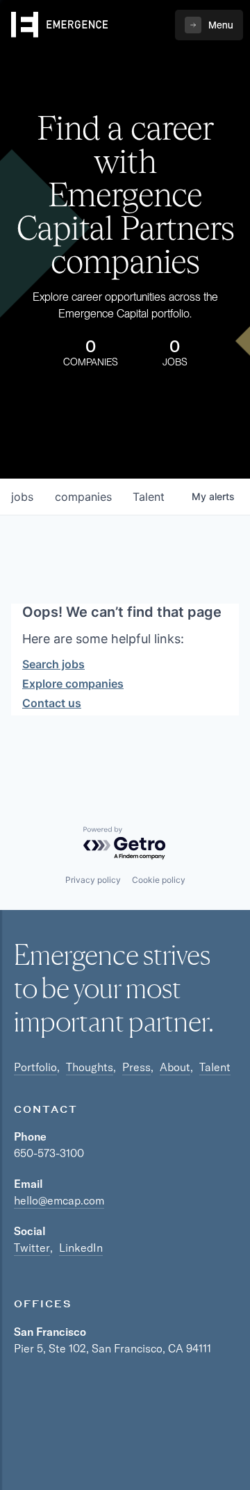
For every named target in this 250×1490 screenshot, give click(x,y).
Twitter (32, 1248)
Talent (215, 1067)
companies (83, 497)
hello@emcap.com (59, 1200)
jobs (22, 497)
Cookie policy (158, 880)
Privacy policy (93, 880)
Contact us (51, 703)
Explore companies (73, 683)
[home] (59, 25)
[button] (209, 25)
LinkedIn (81, 1248)
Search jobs (53, 664)
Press (136, 1067)
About (175, 1067)
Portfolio (35, 1067)
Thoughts (89, 1067)
